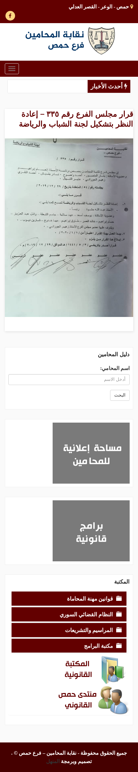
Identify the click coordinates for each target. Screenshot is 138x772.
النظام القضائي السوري (86, 614)
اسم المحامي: (115, 368)
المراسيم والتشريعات (89, 630)
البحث (119, 395)
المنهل (53, 761)
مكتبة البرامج (98, 645)
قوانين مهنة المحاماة (90, 598)
